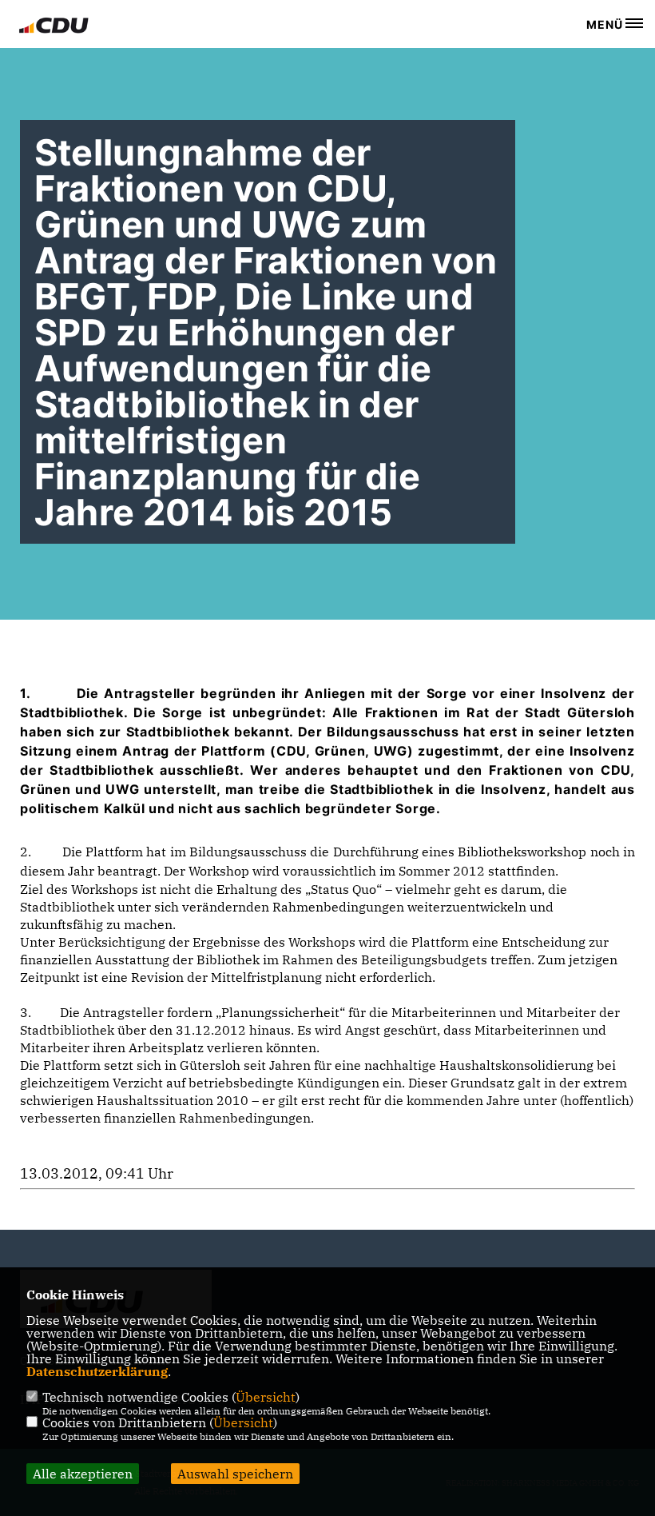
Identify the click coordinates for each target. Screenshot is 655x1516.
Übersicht (266, 1397)
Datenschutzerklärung (97, 1371)
